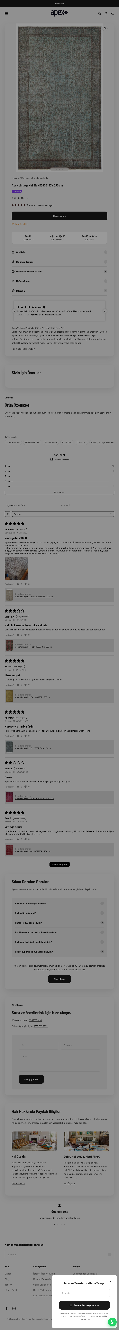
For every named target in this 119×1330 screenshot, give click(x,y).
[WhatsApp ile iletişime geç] (112, 1322)
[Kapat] (110, 1281)
